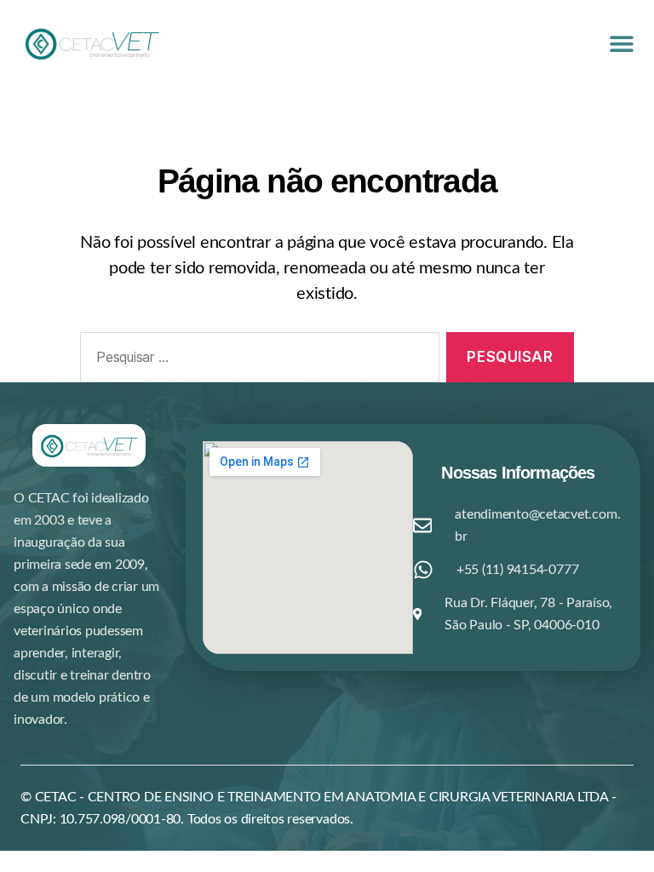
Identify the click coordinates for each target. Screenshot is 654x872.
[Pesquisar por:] (256, 360)
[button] (621, 43)
